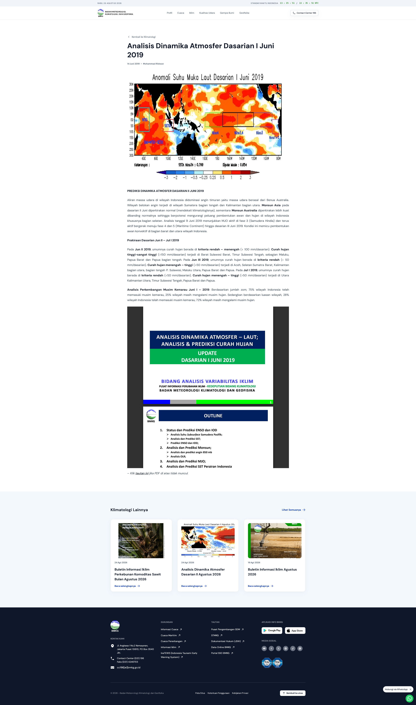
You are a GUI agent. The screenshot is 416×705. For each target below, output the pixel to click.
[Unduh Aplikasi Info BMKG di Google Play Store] (272, 630)
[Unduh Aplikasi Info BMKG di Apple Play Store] (295, 630)
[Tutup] (410, 690)
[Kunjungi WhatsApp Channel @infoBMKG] (300, 648)
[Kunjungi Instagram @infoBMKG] (285, 648)
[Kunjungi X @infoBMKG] (278, 648)
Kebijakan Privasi (240, 693)
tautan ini (141, 473)
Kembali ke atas (294, 693)
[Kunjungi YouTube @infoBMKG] (264, 648)
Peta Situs (200, 693)
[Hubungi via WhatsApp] (409, 698)
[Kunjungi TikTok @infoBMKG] (292, 648)
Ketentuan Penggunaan (218, 693)
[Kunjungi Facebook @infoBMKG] (271, 648)
